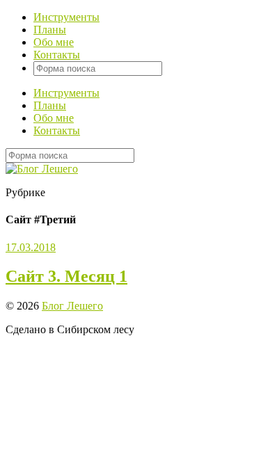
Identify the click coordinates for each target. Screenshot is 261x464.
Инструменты (66, 17)
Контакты (56, 55)
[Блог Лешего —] (42, 169)
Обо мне (53, 42)
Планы (49, 29)
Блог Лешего (72, 306)
